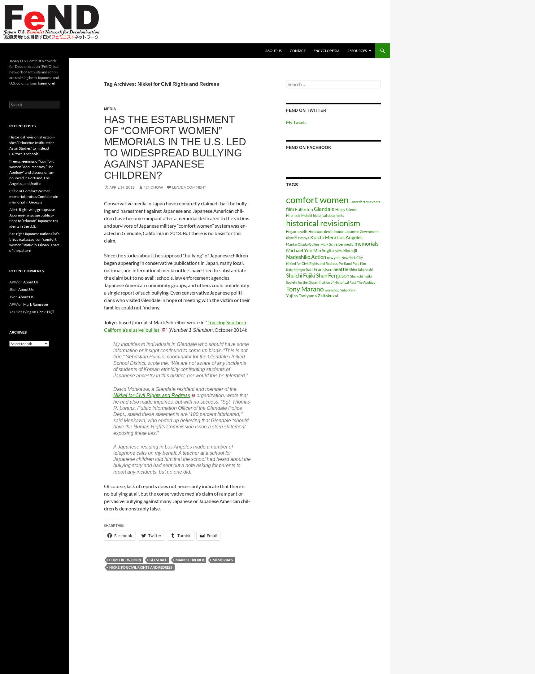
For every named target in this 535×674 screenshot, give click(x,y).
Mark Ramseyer (36, 304)
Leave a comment (189, 187)
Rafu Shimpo (295, 270)
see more (46, 83)
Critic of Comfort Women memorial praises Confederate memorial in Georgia (33, 196)
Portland (345, 263)
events (375, 202)
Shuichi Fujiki (300, 275)
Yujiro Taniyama (301, 295)
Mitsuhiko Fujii (346, 251)
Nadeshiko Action (306, 257)
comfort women (125, 560)
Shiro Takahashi (361, 270)
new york (334, 258)
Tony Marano (305, 289)
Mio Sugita (323, 250)
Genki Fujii (45, 311)
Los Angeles (350, 237)
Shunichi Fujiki (361, 276)
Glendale (158, 560)
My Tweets (296, 122)
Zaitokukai (328, 295)
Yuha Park (347, 290)
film (290, 209)
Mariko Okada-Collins (303, 244)
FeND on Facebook (308, 147)
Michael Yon (299, 250)
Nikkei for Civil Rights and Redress (151, 395)
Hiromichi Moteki (299, 215)
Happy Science (346, 210)
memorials (223, 560)
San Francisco (319, 269)
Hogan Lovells (296, 232)
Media (110, 109)
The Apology (366, 282)
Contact (298, 51)
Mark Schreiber (190, 560)
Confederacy (359, 202)
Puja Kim (359, 263)
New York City (352, 258)
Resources (357, 51)
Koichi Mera (323, 237)
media (349, 244)
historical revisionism (323, 223)
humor (339, 232)
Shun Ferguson (332, 275)
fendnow (153, 187)
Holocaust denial (320, 232)
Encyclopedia (326, 51)
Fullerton (304, 209)
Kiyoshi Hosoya (297, 238)
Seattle (340, 269)
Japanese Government (362, 232)
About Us (273, 51)
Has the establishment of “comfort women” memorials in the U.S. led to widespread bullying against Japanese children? (175, 147)
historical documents (328, 215)
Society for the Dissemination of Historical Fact (321, 282)
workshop (332, 290)
